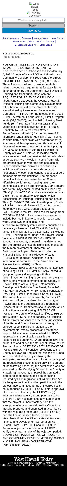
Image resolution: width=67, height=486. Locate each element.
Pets (31, 41)
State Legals (46, 45)
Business (26, 38)
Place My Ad (33, 30)
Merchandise (19, 41)
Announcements (11, 38)
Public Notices (11, 56)
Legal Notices (57, 38)
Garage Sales (41, 38)
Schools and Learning (25, 45)
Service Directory (45, 41)
